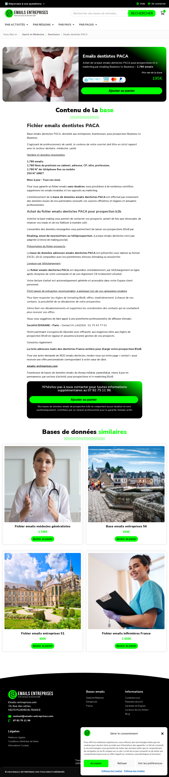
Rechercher (142, 13)
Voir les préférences (150, 763)
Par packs (86, 24)
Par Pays (65, 24)
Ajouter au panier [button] (43, 538)
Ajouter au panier (122, 91)
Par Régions (42, 24)
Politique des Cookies (111, 771)
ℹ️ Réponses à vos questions (23, 3)
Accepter (96, 763)
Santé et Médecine (33, 34)
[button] (162, 733)
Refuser (122, 763)
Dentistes (54, 34)
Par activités (15, 24)
